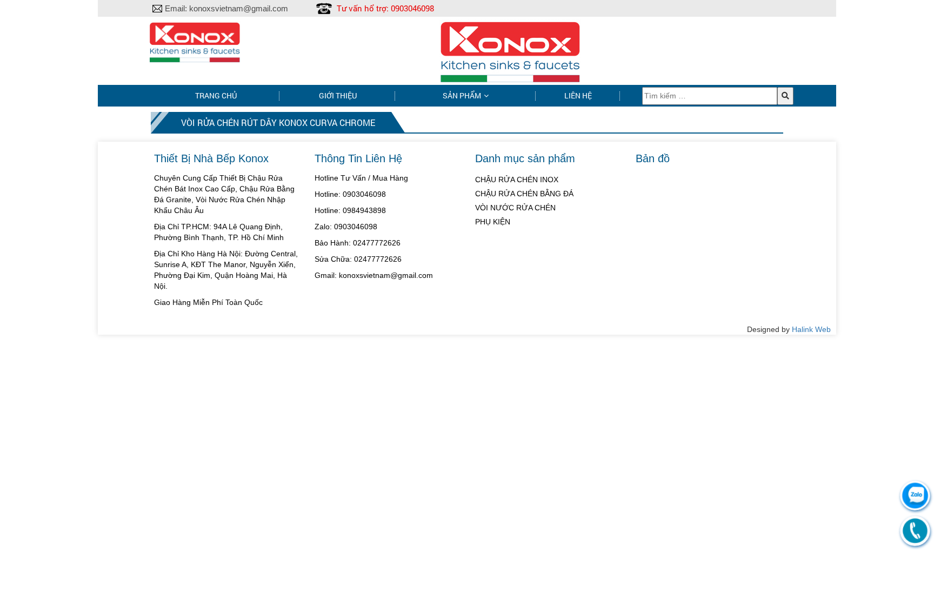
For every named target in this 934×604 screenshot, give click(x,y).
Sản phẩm (462, 95)
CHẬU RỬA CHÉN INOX (516, 179)
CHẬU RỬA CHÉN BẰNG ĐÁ (524, 193)
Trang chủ (216, 95)
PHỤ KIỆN (492, 221)
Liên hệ (578, 95)
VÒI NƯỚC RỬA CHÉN (515, 207)
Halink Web (811, 329)
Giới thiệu (338, 95)
